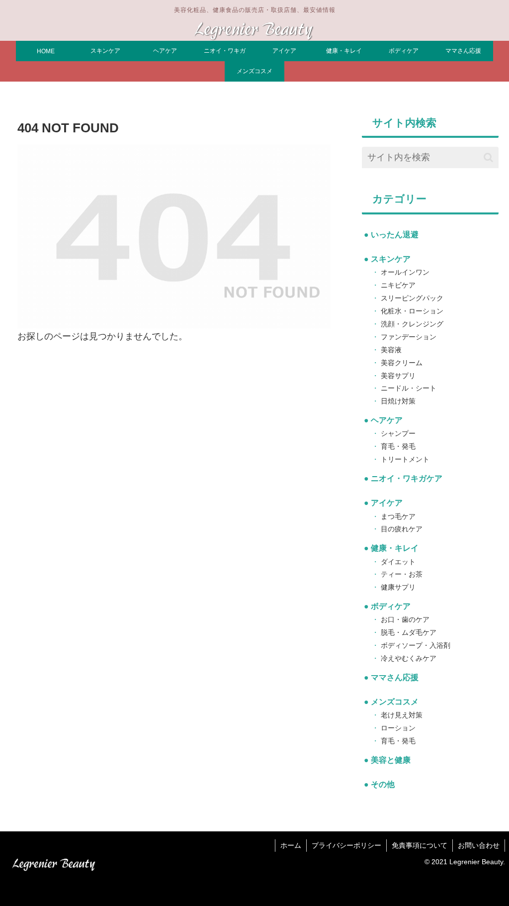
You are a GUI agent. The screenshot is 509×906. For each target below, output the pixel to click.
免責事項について (419, 845)
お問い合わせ (479, 845)
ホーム (290, 845)
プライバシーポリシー (346, 845)
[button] (488, 157)
